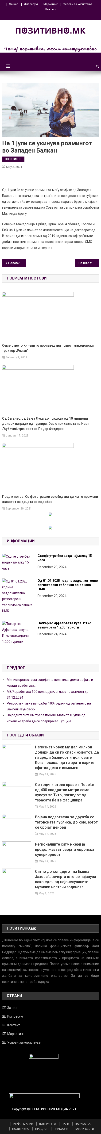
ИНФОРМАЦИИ (23, 1124)
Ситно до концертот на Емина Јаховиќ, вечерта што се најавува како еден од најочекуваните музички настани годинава (65, 879)
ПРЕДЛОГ (41, 1128)
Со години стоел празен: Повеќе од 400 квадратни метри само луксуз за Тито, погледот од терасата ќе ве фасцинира (64, 792)
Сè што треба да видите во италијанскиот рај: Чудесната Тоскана (88, 263)
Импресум (31, 4)
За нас (13, 4)
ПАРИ (65, 1124)
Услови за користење (77, 4)
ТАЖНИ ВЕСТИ (84, 1128)
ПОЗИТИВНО (13, 159)
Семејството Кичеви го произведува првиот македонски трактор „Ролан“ (48, 348)
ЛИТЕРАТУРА (47, 1124)
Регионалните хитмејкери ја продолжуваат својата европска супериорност (64, 849)
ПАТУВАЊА (82, 1124)
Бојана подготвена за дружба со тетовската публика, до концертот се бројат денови (66, 822)
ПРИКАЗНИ (61, 1128)
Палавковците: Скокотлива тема (17, 263)
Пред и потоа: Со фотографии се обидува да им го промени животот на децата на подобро (50, 499)
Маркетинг (50, 4)
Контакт (50, 9)
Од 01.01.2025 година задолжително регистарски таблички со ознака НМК (68, 585)
